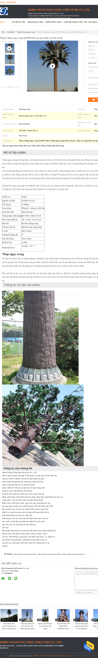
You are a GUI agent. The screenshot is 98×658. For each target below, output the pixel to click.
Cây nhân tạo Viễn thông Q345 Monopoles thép (63, 626)
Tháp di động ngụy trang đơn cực (73, 554)
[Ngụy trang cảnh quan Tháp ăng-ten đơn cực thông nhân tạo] (9, 615)
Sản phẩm (10, 32)
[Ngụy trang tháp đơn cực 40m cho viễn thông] (45, 615)
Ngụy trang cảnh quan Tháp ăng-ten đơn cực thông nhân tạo (9, 627)
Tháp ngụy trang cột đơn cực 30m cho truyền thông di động (27, 626)
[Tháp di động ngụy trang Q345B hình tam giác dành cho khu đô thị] (9, 59)
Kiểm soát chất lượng (55, 22)
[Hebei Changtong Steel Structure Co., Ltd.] (14, 11)
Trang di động (15, 656)
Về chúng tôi (18, 22)
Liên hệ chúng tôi (73, 22)
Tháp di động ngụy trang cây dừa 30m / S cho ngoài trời (81, 626)
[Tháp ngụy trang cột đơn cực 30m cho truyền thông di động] (27, 615)
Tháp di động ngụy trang (26, 32)
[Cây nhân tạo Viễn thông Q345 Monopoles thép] (63, 615)
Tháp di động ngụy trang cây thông (49, 554)
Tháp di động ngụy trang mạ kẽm (24, 554)
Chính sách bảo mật (25, 656)
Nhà (3, 32)
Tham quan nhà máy (37, 22)
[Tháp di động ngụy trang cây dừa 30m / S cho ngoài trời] (81, 615)
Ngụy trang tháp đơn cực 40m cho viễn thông (45, 626)
